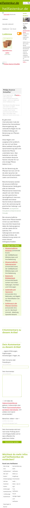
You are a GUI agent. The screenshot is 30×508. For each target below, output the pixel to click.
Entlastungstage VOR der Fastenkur (7, 481)
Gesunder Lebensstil (7, 24)
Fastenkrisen (6, 496)
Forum (14, 29)
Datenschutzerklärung (9, 403)
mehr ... (24, 62)
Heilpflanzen (5, 29)
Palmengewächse (8, 38)
